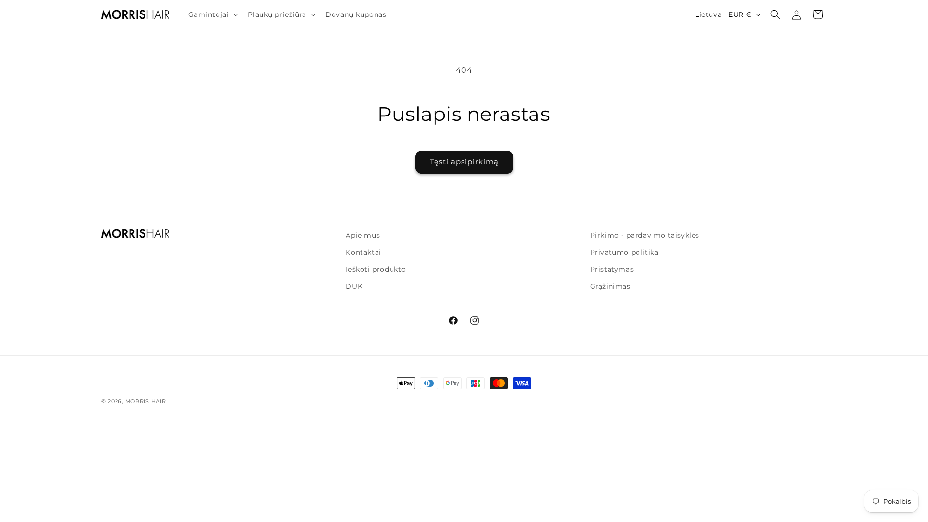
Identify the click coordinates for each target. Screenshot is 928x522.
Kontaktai (363, 252)
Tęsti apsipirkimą (464, 161)
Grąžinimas (610, 286)
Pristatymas (612, 269)
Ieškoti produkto (376, 269)
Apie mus (363, 235)
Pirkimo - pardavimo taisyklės (644, 235)
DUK (354, 286)
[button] (212, 14)
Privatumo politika (624, 252)
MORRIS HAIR (145, 401)
